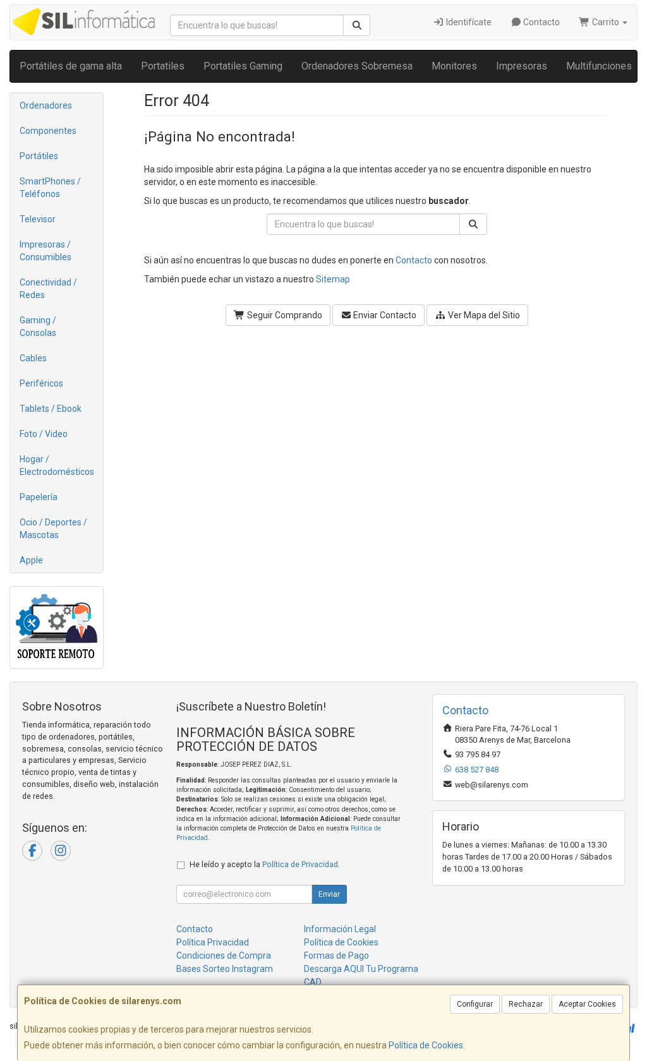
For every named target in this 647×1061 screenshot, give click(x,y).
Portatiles (162, 66)
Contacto (540, 22)
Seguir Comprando (283, 315)
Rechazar (526, 1004)
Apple (31, 560)
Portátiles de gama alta (71, 66)
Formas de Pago (336, 955)
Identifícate (468, 22)
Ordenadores (46, 105)
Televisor (38, 219)
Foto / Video (44, 434)
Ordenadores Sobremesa (357, 66)
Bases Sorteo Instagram (224, 969)
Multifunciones (599, 66)
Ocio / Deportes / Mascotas (53, 528)
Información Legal (340, 929)
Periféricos (41, 383)
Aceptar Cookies (587, 1004)
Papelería (38, 497)
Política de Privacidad (300, 864)
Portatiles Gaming (242, 66)
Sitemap (333, 279)
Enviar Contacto (383, 315)
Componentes (48, 131)
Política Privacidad (212, 942)
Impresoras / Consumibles (45, 250)
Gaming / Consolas (38, 326)
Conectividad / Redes (48, 288)
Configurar (475, 1004)
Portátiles (39, 156)
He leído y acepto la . (265, 864)
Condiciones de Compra (223, 955)
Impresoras (521, 66)
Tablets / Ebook (51, 409)
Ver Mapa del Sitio (483, 315)
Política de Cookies (426, 1045)
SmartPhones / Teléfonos (50, 187)
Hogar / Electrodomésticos (57, 465)
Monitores (454, 66)
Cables (33, 358)
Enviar (329, 894)
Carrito (605, 22)
